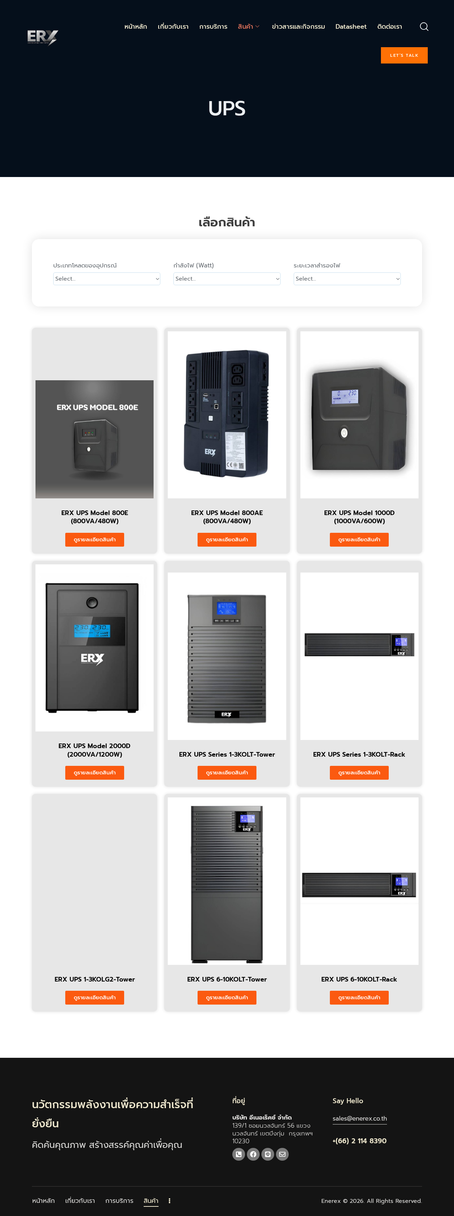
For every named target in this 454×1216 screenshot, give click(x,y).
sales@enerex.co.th (360, 1118)
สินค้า (245, 27)
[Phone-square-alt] (238, 1154)
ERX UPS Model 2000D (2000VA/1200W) (95, 750)
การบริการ (213, 27)
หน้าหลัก (135, 27)
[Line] (267, 1154)
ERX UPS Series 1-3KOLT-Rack (359, 755)
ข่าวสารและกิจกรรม (298, 27)
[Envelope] (282, 1154)
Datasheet (351, 27)
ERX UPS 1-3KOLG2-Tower (95, 979)
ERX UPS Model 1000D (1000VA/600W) (359, 517)
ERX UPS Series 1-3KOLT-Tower (227, 755)
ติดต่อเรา (389, 27)
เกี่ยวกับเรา (173, 27)
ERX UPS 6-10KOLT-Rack (359, 979)
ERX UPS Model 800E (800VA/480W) (94, 517)
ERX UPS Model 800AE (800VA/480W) (227, 517)
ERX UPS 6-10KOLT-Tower (227, 979)
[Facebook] (253, 1154)
